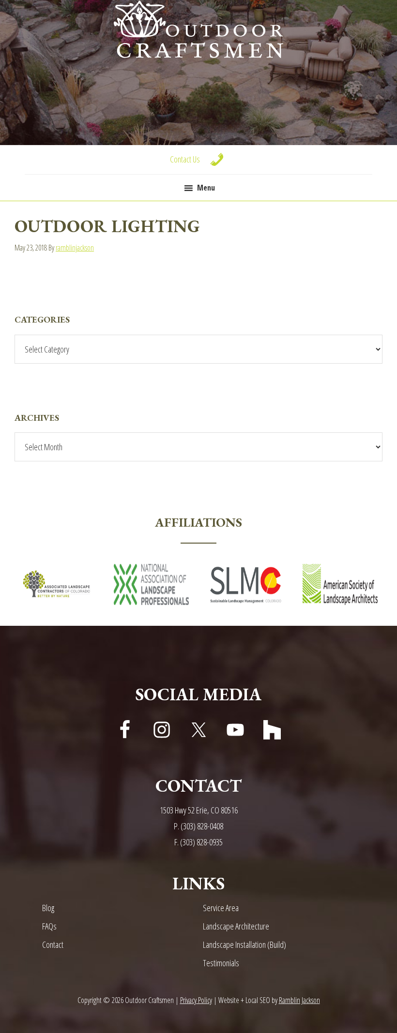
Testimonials (221, 963)
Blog (48, 908)
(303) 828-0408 (202, 826)
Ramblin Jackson (299, 1000)
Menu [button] (206, 187)
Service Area (221, 908)
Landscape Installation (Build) (244, 944)
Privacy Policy (196, 1000)
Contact (52, 944)
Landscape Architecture (236, 926)
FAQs (49, 926)
